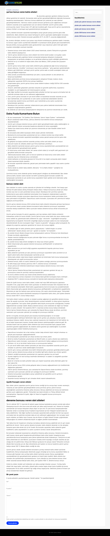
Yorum (8, 495)
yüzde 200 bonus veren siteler (85, 36)
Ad (7, 481)
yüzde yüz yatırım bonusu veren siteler (88, 22)
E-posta (9, 488)
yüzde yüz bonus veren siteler (85, 29)
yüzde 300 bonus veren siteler (85, 32)
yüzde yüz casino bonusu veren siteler (88, 25)
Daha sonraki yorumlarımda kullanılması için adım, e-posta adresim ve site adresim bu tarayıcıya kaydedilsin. (36, 519)
